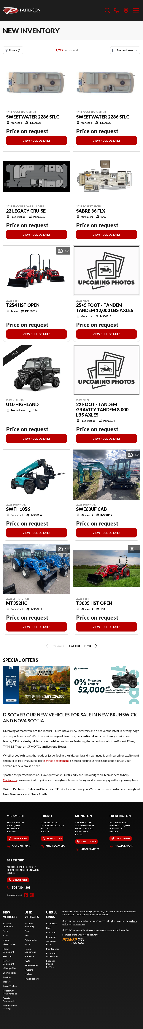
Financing (51, 937)
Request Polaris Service (50, 963)
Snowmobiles (9, 972)
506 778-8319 (21, 846)
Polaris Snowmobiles (9, 1000)
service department (56, 760)
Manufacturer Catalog (10, 1007)
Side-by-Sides (9, 968)
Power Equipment (8, 962)
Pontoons (8, 956)
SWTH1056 (18, 509)
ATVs (5, 935)
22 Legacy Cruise (26, 210)
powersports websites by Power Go (111, 930)
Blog (48, 928)
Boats (6, 939)
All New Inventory (8, 925)
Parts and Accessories (52, 955)
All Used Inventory (29, 925)
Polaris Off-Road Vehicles (10, 992)
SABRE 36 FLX (90, 210)
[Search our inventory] (107, 10)
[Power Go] (95, 941)
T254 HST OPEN (22, 305)
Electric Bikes (10, 944)
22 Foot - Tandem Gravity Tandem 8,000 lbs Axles (102, 409)
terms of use (79, 924)
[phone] (116, 10)
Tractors (7, 977)
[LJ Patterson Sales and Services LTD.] (21, 10)
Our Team (51, 932)
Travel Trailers (10, 986)
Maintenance (52, 948)
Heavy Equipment (8, 950)
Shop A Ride (83, 934)
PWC (27, 960)
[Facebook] (25, 895)
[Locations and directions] (126, 10)
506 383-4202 (89, 849)
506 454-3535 (124, 846)
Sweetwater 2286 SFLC (32, 116)
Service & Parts (51, 943)
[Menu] (136, 10)
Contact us (10, 780)
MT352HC (16, 603)
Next (87, 646)
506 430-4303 (21, 887)
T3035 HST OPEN (94, 603)
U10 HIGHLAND (22, 404)
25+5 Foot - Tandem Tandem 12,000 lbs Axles (104, 308)
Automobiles (31, 939)
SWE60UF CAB (91, 509)
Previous (58, 646)
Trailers (7, 981)
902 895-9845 (55, 846)
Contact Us (51, 923)
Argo (5, 931)
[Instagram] (31, 895)
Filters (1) (15, 50)
